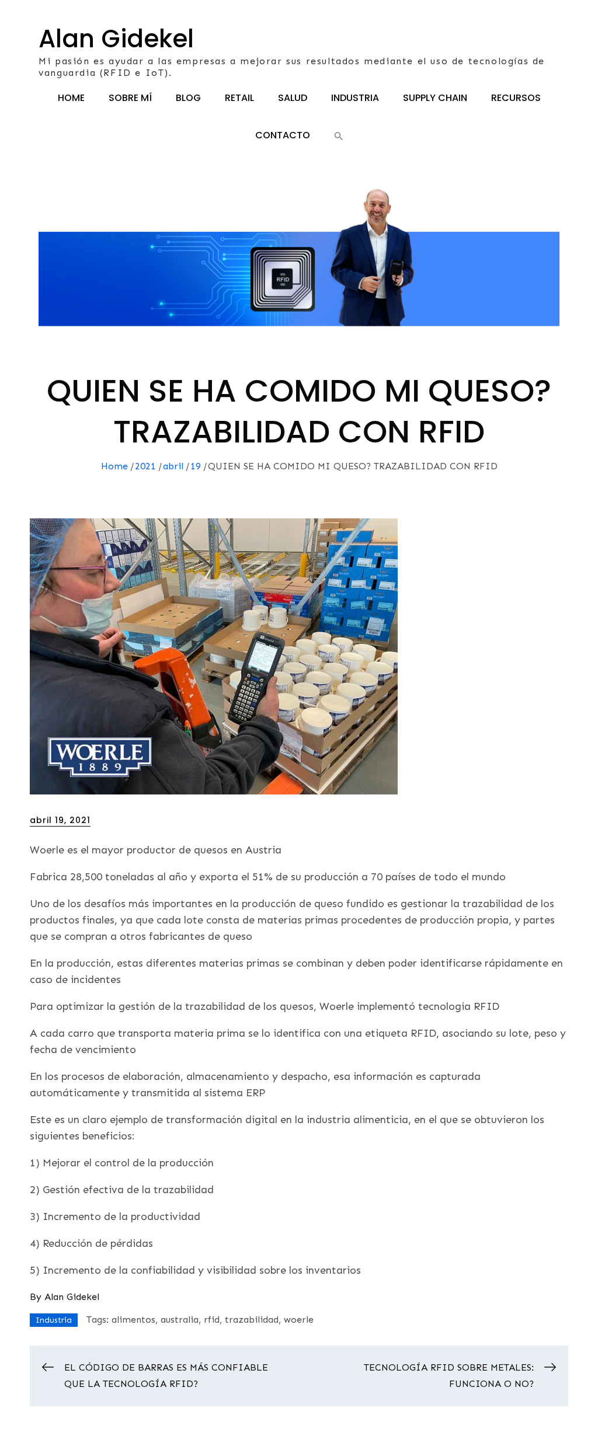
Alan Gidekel (116, 39)
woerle (299, 1319)
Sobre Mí (130, 97)
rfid (212, 1319)
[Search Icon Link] (339, 135)
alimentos (133, 1319)
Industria (355, 97)
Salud (292, 97)
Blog (188, 97)
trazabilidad (252, 1319)
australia (180, 1319)
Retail (239, 97)
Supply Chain (435, 97)
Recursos (516, 97)
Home (71, 97)
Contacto (282, 135)
